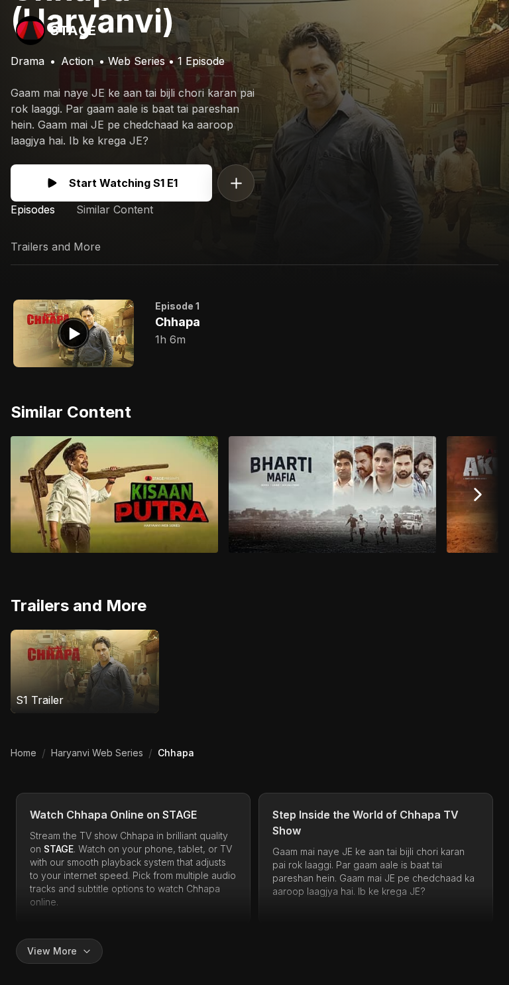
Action (77, 61)
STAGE (180, 814)
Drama (27, 61)
